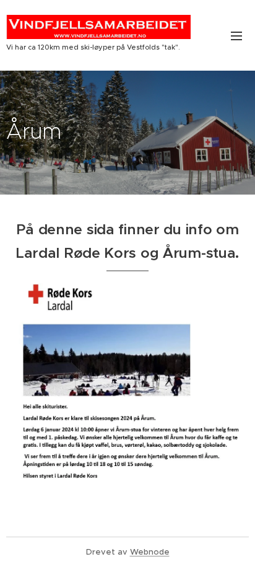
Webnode (150, 552)
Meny (236, 35)
